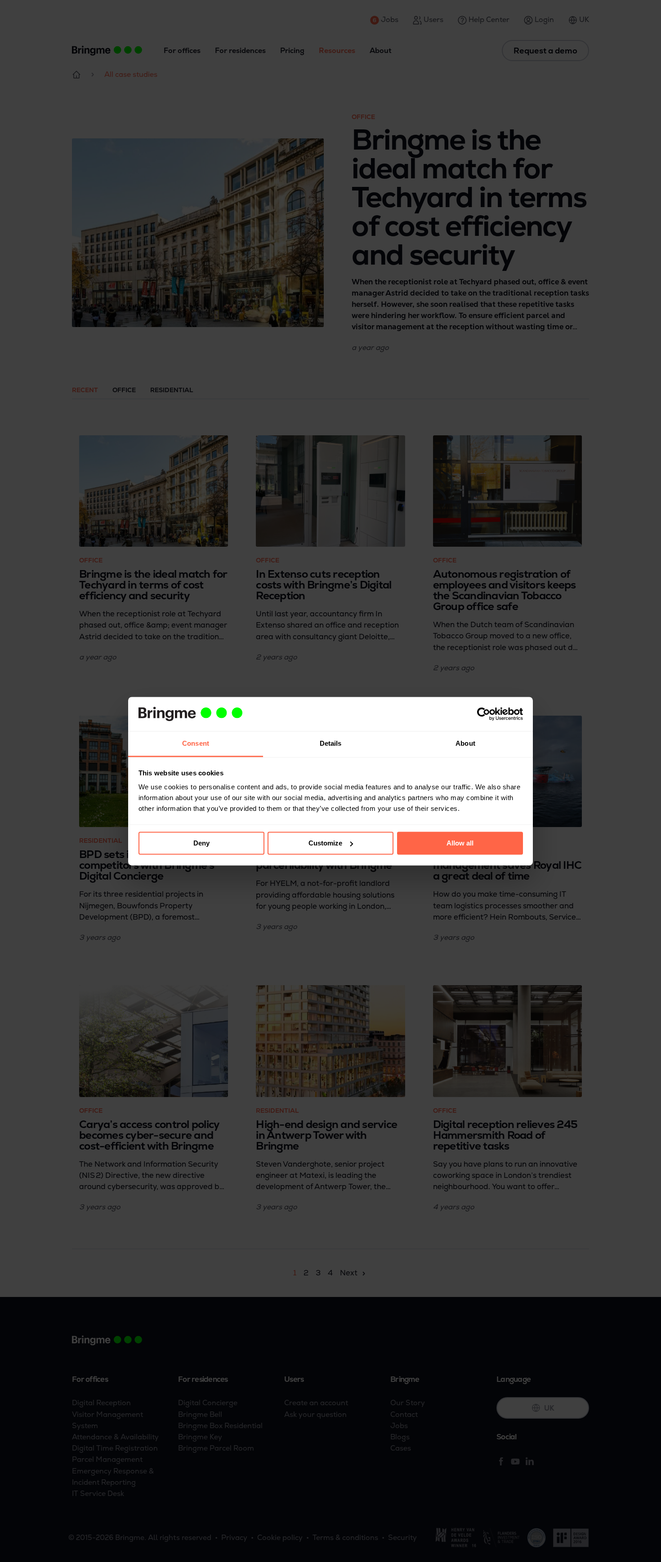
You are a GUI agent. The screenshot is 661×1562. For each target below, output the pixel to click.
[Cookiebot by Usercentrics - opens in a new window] (483, 714)
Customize (325, 843)
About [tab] (465, 744)
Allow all (460, 843)
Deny (201, 843)
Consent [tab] (195, 744)
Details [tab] (331, 744)
